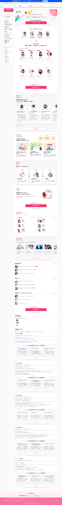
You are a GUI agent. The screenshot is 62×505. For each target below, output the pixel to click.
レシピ (26, 498)
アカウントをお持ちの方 (36, 208)
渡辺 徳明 (8, 40)
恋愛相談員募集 (7, 62)
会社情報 (5, 500)
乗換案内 (11, 498)
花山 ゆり (8, 26)
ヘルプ (21, 500)
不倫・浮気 (8, 18)
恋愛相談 (23, 498)
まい (7, 31)
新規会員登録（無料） (36, 87)
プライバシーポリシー (12, 500)
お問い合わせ (55, 3)
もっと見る (36, 63)
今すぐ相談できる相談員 (36, 22)
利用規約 (8, 500)
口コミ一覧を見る (36, 128)
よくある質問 (50, 3)
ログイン (8, 13)
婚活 (5, 18)
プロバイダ (28, 498)
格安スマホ (32, 498)
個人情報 (6, 53)
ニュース (8, 498)
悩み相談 (21, 498)
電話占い (18, 498)
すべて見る (32, 217)
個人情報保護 (17, 500)
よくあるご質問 (7, 59)
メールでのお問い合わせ (37, 495)
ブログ (14, 498)
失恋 (11, 18)
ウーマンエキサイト (36, 498)
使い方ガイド (44, 3)
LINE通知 (6, 50)
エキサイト (5, 498)
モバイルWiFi (41, 498)
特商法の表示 (6, 56)
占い (15, 498)
